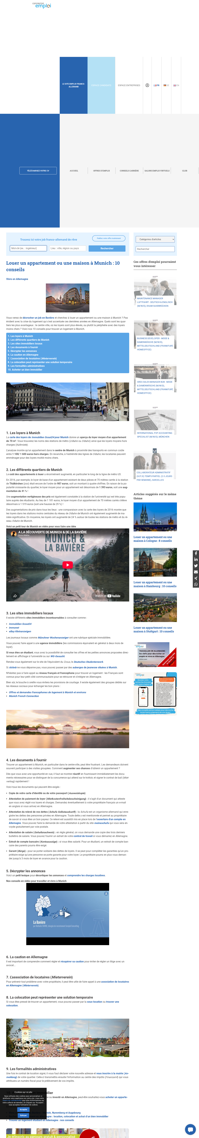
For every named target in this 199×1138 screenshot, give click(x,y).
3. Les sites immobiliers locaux (25, 343)
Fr (157, 85)
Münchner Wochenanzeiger (53, 637)
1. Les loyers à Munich (20, 336)
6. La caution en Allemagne (23, 354)
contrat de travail (83, 836)
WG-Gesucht (57, 656)
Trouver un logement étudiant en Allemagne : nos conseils (41, 1120)
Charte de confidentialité (12, 1100)
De (167, 85)
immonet (14, 627)
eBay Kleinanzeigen (20, 631)
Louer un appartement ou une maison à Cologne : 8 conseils (153, 539)
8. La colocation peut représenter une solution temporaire (40, 362)
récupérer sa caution (72, 961)
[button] (190, 1129)
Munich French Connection (24, 696)
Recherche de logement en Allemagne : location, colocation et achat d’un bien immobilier (58, 1116)
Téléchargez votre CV (38, 171)
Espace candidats (101, 85)
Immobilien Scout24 (20, 623)
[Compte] (147, 85)
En (177, 85)
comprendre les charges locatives (86, 875)
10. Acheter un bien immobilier (25, 369)
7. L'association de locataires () (32, 358)
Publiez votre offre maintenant (109, 238)
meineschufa (101, 823)
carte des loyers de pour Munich (39, 437)
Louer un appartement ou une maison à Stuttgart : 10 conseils (154, 629)
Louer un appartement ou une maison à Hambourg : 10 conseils (155, 584)
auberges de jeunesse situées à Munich (95, 667)
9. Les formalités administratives (26, 365)
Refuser (23, 1115)
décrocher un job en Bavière (38, 317)
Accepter (23, 1109)
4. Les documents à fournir (23, 347)
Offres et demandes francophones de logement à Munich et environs (47, 692)
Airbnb (12, 667)
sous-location (94, 1001)
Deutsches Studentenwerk (88, 661)
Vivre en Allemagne (17, 279)
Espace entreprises (129, 85)
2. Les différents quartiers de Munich (28, 339)
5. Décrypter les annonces (22, 351)
